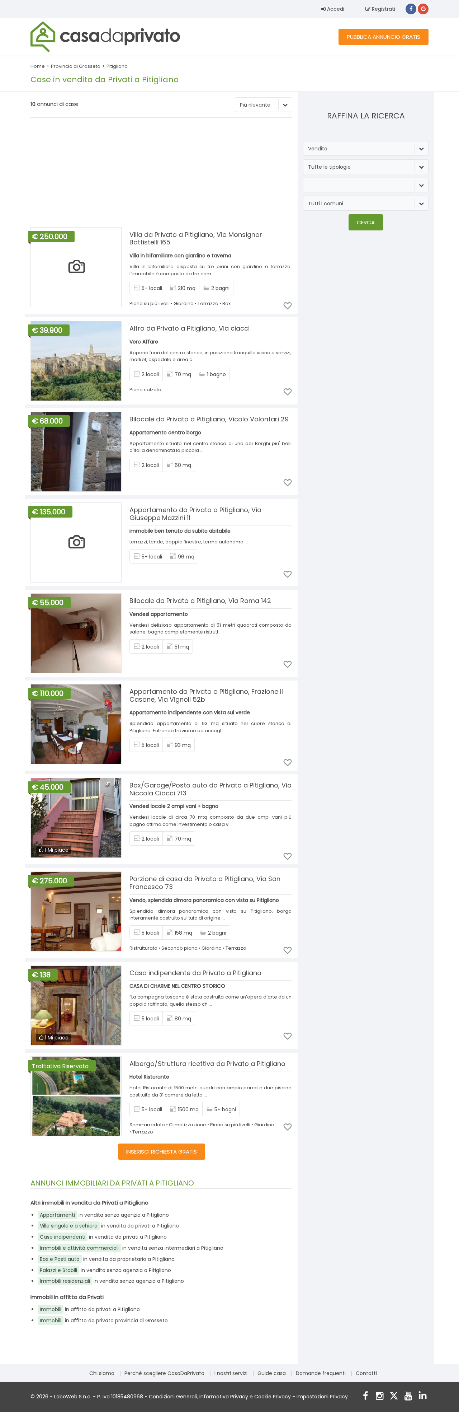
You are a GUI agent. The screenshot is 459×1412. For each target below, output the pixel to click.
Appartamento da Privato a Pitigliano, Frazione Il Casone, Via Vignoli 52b (206, 695)
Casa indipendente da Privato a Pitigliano (195, 972)
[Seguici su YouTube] (408, 1397)
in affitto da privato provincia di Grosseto (104, 1320)
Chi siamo (101, 1373)
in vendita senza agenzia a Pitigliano (104, 1215)
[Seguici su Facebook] (365, 1397)
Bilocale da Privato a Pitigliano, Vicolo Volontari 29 (209, 419)
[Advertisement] (161, 173)
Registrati (382, 9)
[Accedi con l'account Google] (423, 9)
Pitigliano (117, 66)
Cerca (366, 222)
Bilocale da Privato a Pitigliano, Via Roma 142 (200, 600)
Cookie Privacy (272, 1396)
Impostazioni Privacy (322, 1396)
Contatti (366, 1373)
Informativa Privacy (223, 1396)
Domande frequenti (321, 1373)
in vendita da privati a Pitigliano (109, 1225)
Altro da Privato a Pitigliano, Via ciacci (189, 328)
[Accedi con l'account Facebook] (411, 9)
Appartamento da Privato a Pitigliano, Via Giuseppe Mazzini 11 (195, 513)
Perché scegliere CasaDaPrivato (164, 1373)
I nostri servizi (230, 1373)
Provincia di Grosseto (75, 66)
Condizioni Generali (173, 1396)
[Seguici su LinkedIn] (423, 1397)
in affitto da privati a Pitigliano (90, 1309)
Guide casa (271, 1373)
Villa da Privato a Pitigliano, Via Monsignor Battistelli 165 (195, 238)
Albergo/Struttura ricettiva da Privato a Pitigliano (207, 1063)
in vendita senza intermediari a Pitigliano (131, 1248)
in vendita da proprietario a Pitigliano (107, 1259)
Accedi (335, 9)
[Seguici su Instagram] (379, 1397)
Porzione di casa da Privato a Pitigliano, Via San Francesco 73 (204, 882)
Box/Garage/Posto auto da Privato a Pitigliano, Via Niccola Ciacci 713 (210, 789)
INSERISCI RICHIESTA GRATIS (161, 1151)
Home (37, 66)
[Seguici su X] (394, 1397)
